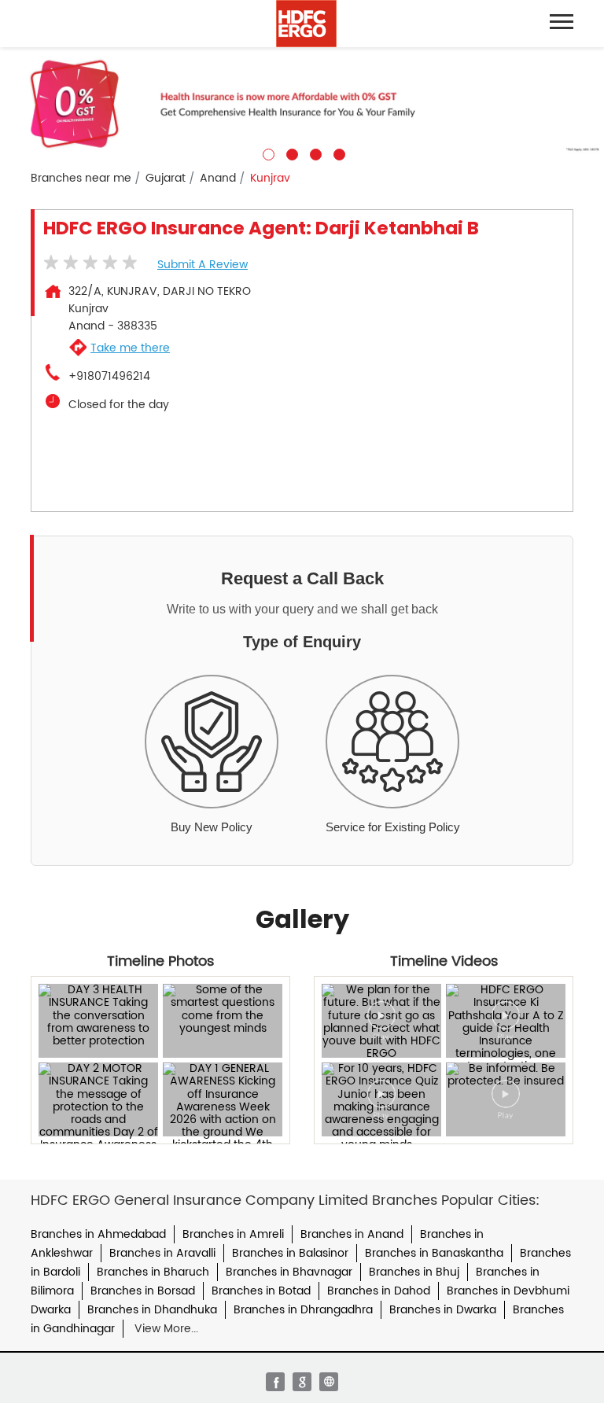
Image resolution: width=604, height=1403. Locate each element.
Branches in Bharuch (153, 1272)
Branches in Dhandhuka (152, 1310)
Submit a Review (202, 265)
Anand (218, 178)
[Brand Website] (328, 1381)
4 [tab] (337, 153)
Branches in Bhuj (414, 1272)
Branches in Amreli (233, 1234)
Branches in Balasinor (290, 1253)
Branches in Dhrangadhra (303, 1310)
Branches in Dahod (378, 1291)
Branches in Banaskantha (434, 1253)
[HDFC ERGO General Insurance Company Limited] (306, 23)
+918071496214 (109, 376)
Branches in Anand (351, 1234)
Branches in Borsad (142, 1291)
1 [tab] (267, 153)
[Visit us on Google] (302, 1381)
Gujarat (165, 178)
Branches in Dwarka (442, 1310)
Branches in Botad (261, 1291)
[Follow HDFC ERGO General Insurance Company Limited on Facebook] (275, 1381)
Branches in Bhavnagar (289, 1272)
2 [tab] (290, 153)
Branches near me (81, 178)
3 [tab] (314, 153)
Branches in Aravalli (162, 1253)
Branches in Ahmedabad (98, 1234)
